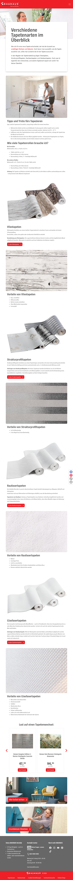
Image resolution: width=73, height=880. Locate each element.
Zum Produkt (22, 770)
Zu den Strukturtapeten (14, 377)
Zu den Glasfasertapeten (15, 642)
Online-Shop (61, 878)
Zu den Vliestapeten (13, 244)
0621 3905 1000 (34, 854)
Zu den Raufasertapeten (15, 505)
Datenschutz (21, 878)
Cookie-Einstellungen (34, 878)
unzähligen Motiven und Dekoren (22, 49)
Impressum (11, 878)
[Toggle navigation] (69, 4)
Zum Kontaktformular (33, 867)
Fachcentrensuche (49, 878)
